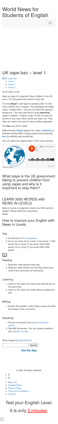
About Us (12, 382)
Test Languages (29, 238)
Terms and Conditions (18, 391)
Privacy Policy (14, 388)
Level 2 (11, 84)
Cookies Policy (15, 385)
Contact (11, 393)
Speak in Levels (20, 331)
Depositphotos (25, 340)
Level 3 (11, 87)
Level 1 (11, 81)
